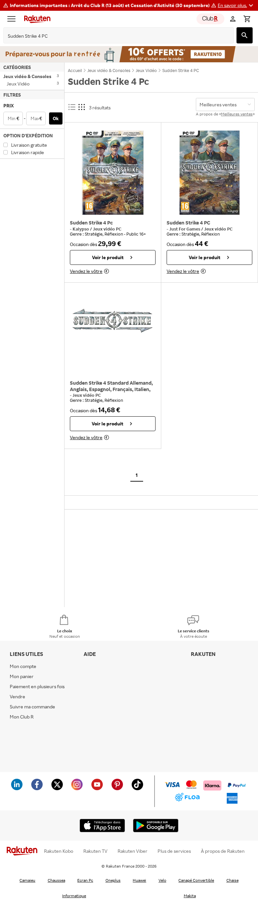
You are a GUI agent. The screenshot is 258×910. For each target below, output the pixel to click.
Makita (190, 895)
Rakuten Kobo (58, 851)
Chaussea (56, 880)
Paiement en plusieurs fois (37, 686)
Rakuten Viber (132, 851)
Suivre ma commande (32, 706)
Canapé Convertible (196, 880)
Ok (56, 118)
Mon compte (23, 666)
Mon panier (22, 676)
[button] (236, 5)
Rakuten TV (95, 851)
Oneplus (113, 880)
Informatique (74, 895)
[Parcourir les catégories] (13, 18)
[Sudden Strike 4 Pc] (113, 173)
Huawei (139, 880)
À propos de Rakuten (223, 851)
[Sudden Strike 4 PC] (209, 173)
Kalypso (81, 229)
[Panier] (247, 19)
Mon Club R (22, 717)
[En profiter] (129, 54)
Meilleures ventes (237, 113)
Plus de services (174, 851)
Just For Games (185, 229)
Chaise (232, 880)
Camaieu (27, 880)
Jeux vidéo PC (107, 229)
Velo (162, 880)
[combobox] (113, 36)
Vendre (17, 696)
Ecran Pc (85, 880)
